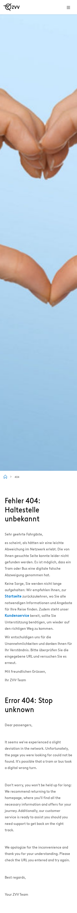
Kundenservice (17, 615)
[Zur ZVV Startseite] (11, 7)
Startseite (13, 596)
